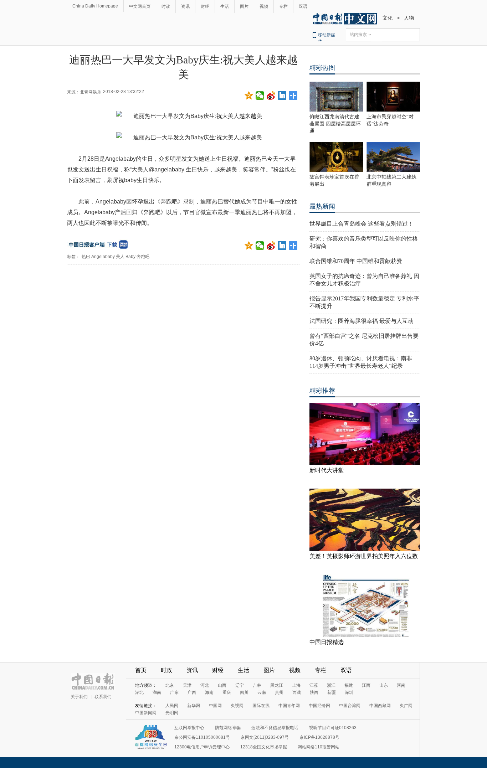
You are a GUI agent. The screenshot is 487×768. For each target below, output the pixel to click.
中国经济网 (319, 705)
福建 (348, 685)
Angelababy (103, 256)
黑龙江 (276, 685)
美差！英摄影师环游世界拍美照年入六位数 (363, 556)
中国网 (215, 705)
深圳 (349, 692)
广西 (192, 692)
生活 (224, 6)
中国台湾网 (349, 705)
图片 (244, 6)
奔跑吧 (143, 256)
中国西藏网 (380, 705)
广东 (174, 692)
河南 (401, 685)
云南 (261, 692)
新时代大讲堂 (326, 470)
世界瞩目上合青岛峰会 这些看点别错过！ (361, 224)
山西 (222, 685)
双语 (303, 6)
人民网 (171, 705)
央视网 (237, 705)
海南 (209, 692)
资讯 (185, 6)
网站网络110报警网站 (318, 746)
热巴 (86, 256)
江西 (366, 685)
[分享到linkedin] (282, 95)
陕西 (314, 692)
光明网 (171, 712)
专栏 (283, 6)
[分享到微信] (260, 95)
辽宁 (239, 685)
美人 (120, 256)
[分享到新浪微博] (271, 95)
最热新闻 (322, 206)
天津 (187, 685)
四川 (244, 692)
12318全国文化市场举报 (263, 746)
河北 (204, 685)
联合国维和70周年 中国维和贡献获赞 (355, 261)
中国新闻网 (146, 712)
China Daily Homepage (95, 6)
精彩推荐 (322, 390)
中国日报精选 (326, 642)
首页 (141, 670)
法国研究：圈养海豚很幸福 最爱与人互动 (361, 321)
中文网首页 (139, 6)
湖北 (139, 692)
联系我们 (103, 696)
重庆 (226, 692)
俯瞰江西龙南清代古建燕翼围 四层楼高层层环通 (335, 124)
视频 (264, 6)
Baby (130, 256)
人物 (409, 18)
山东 (383, 685)
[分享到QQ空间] (249, 95)
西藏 (296, 692)
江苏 (313, 685)
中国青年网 (289, 705)
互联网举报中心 (189, 727)
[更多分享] (293, 95)
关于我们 (79, 696)
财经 (205, 6)
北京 (169, 685)
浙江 (331, 685)
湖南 (157, 692)
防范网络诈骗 (228, 727)
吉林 (257, 685)
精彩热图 (322, 67)
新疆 (331, 692)
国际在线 (261, 705)
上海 (296, 685)
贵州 (279, 692)
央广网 (406, 705)
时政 (166, 6)
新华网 (193, 705)
